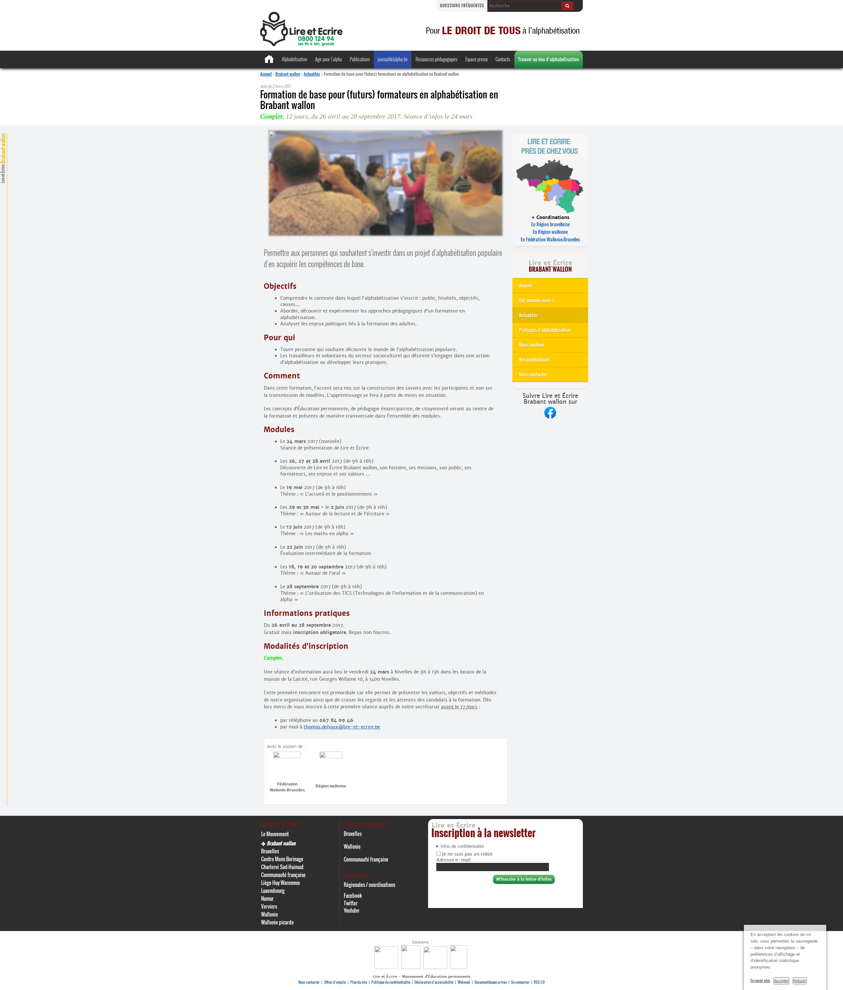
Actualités (312, 73)
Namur (267, 898)
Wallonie (269, 914)
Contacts (503, 59)
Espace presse (476, 59)
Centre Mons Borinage (282, 859)
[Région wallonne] (459, 967)
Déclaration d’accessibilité (434, 982)
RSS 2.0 (539, 982)
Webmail (464, 982)
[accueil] (301, 44)
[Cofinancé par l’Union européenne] (436, 967)
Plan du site (358, 982)
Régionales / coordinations (369, 884)
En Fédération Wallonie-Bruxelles (550, 239)
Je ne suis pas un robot (467, 854)
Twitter (351, 903)
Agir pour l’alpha (328, 59)
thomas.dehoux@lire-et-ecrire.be (342, 727)
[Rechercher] (567, 6)
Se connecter (520, 982)
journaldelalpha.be (393, 59)
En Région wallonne (550, 231)
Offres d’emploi (335, 982)
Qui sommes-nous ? (537, 300)
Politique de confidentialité (390, 982)
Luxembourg (273, 890)
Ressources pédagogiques (436, 59)
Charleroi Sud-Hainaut (282, 866)
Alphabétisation (294, 59)
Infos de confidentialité (462, 846)
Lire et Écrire (3, 158)
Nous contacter (533, 374)
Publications (360, 59)
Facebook (353, 895)
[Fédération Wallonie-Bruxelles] (387, 967)
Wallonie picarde (277, 922)
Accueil (266, 73)
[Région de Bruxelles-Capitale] (411, 967)
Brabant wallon (287, 73)
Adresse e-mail (453, 860)
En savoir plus (760, 980)
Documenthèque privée (491, 982)
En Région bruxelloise (550, 224)
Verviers (269, 906)
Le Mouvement (275, 834)
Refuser (799, 981)
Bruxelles (270, 851)
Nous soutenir (532, 344)
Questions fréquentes (462, 5)
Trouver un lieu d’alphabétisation (548, 59)
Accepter (781, 981)
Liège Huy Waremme (280, 882)
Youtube (351, 910)
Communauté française (283, 874)
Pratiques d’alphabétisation (545, 329)
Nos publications (534, 359)
